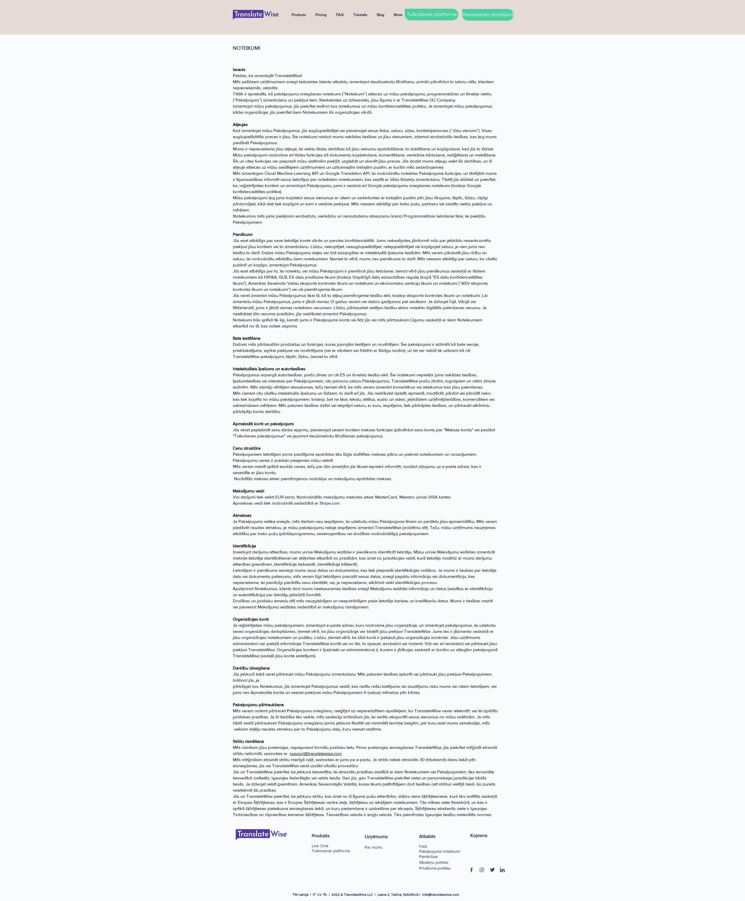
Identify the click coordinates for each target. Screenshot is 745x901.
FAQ (423, 846)
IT (314, 895)
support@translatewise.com (316, 753)
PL (325, 895)
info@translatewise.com (440, 895)
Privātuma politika (434, 868)
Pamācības (428, 856)
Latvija (303, 895)
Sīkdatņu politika (433, 862)
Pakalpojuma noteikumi (439, 851)
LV (319, 895)
